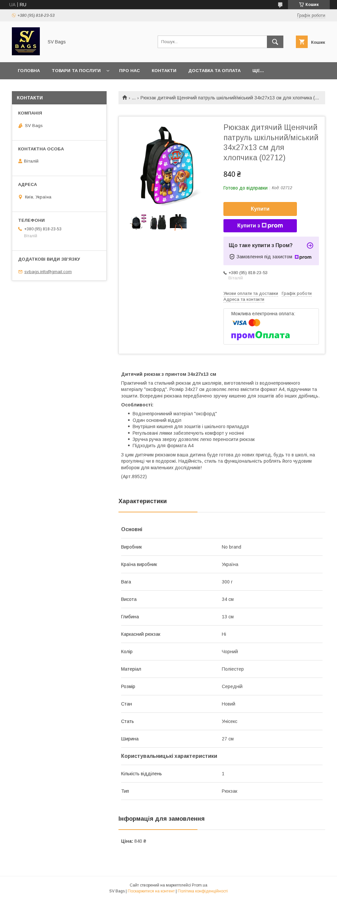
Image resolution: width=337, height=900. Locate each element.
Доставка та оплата (214, 70)
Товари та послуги (76, 70)
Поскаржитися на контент (151, 891)
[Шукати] (275, 42)
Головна (29, 70)
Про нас (129, 70)
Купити (260, 209)
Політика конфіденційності (203, 891)
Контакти (164, 70)
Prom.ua (199, 885)
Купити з (248, 225)
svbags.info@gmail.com (48, 271)
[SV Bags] (26, 53)
